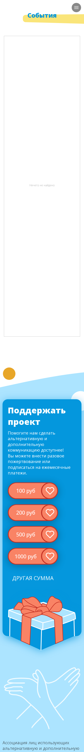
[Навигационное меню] (76, 7)
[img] (33, 490)
